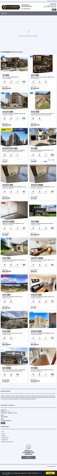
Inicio (2, 431)
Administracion (5, 437)
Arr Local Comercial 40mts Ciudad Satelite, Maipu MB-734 (14, 369)
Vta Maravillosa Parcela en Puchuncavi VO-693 (14, 260)
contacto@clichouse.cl (26, 6)
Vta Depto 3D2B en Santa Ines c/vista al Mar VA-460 (43, 296)
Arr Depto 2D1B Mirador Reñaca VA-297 (13, 223)
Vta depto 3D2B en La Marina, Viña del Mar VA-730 (14, 113)
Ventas (3, 433)
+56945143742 (26, 8)
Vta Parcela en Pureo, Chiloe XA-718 (12, 333)
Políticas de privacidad (7, 441)
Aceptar (50, 473)
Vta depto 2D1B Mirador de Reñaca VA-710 (42, 333)
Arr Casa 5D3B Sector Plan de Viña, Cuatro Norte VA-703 (43, 150)
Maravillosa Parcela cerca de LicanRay (42, 223)
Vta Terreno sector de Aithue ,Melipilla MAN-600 (43, 113)
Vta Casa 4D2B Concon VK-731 (10, 77)
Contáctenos (4, 439)
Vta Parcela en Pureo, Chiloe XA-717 (12, 296)
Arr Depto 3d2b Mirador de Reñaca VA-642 (14, 186)
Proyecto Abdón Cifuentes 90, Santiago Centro (14, 150)
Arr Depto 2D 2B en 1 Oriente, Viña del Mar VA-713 (43, 260)
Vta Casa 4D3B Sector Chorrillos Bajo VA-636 (43, 369)
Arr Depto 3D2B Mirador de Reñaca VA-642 (43, 186)
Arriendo (3, 435)
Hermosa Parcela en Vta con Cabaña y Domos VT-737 (43, 77)
